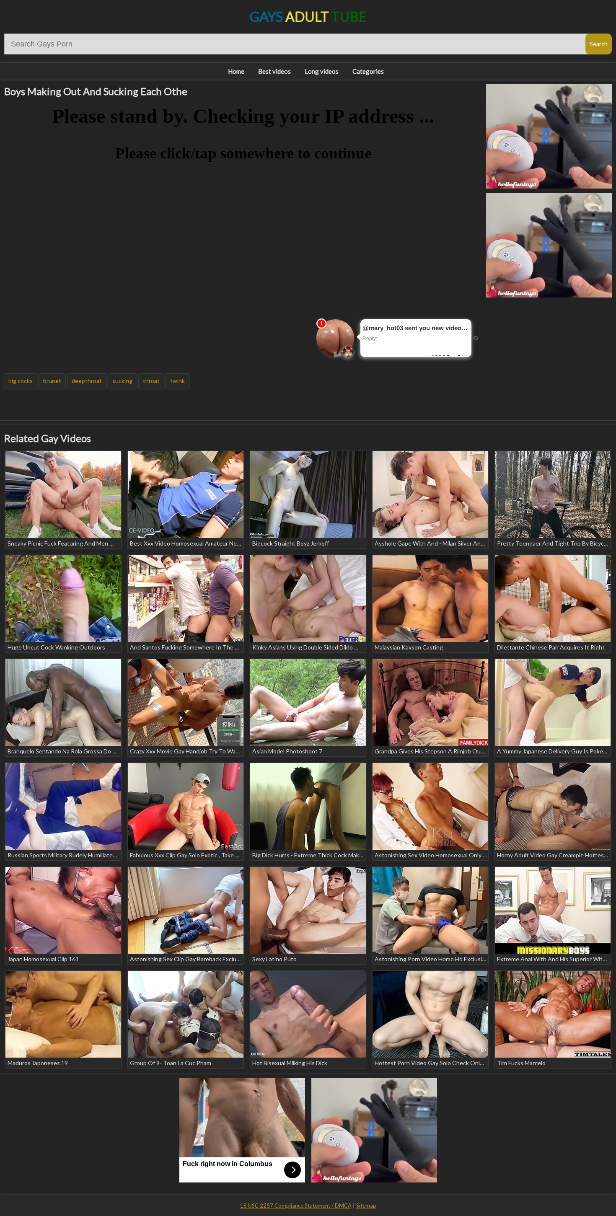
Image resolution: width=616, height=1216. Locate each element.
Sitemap (366, 1205)
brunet (52, 380)
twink (177, 380)
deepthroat (87, 380)
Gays (308, 16)
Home (236, 71)
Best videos (274, 71)
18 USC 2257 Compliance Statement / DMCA (296, 1205)
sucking (122, 380)
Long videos (322, 71)
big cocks (20, 380)
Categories (368, 71)
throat (151, 380)
